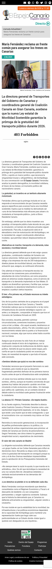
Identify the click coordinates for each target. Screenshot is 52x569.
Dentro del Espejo (26, 542)
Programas (42, 542)
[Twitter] (37, 157)
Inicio (10, 542)
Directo (40, 23)
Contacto (38, 550)
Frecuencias (10, 546)
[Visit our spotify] (50, 3)
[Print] (46, 157)
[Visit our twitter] (41, 3)
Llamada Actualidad (11, 29)
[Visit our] (25, 3)
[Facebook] (34, 157)
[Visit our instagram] (46, 3)
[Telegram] (43, 157)
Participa (42, 546)
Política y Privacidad (39, 557)
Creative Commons (36, 561)
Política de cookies (15, 561)
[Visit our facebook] (37, 3)
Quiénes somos (14, 550)
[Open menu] (3, 2)
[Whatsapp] (40, 157)
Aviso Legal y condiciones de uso (17, 557)
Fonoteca (26, 546)
